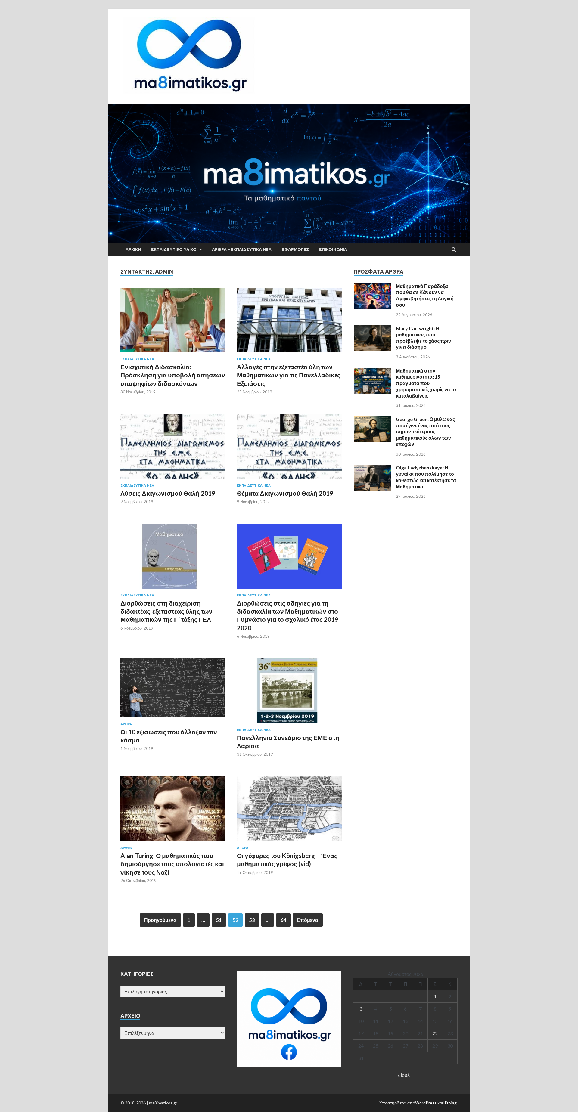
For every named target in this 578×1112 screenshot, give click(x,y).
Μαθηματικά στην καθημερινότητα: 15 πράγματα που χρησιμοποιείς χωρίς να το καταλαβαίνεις (426, 383)
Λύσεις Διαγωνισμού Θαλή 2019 (167, 493)
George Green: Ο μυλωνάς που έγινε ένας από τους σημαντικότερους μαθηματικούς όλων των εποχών (425, 431)
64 (283, 920)
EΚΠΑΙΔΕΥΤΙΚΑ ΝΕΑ (137, 359)
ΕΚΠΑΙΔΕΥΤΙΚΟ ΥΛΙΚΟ (174, 249)
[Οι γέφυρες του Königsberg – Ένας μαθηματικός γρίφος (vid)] (289, 811)
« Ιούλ (404, 1075)
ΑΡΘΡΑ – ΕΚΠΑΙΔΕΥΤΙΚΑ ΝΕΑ (242, 249)
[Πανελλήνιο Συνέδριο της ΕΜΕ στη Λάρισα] (289, 693)
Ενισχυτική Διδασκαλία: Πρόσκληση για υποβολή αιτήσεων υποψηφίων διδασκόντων (172, 375)
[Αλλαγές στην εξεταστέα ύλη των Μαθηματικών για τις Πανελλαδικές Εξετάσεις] (289, 322)
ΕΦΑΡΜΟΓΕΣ (295, 249)
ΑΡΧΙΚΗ (133, 249)
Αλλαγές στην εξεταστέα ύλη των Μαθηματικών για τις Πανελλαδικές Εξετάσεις (288, 375)
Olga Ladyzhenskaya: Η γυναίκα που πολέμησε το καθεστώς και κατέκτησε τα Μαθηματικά (426, 477)
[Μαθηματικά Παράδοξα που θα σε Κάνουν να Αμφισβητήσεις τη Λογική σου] (372, 287)
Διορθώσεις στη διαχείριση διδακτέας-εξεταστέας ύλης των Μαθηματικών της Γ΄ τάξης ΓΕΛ (166, 611)
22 (435, 1033)
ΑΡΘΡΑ (126, 724)
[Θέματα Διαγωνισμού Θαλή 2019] (289, 449)
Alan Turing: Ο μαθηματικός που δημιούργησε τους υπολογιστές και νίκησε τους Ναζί (172, 864)
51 (219, 920)
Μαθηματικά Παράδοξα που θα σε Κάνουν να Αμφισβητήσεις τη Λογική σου (425, 295)
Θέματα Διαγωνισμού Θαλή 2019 (285, 493)
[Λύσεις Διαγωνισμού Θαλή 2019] (172, 449)
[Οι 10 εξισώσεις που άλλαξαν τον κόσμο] (172, 690)
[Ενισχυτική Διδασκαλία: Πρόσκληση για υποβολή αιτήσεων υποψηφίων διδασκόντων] (172, 322)
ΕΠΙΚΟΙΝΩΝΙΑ (333, 249)
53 (252, 920)
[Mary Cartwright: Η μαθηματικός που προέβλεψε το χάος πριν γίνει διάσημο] (372, 329)
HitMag (450, 1102)
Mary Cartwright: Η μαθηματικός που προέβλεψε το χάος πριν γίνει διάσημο (423, 337)
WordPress (426, 1102)
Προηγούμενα (160, 920)
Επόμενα (307, 920)
